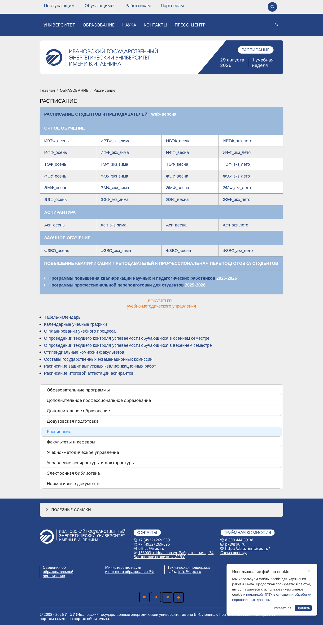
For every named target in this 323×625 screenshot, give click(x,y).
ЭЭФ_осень (55, 199)
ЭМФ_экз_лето (237, 187)
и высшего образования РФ (129, 571)
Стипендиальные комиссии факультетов (84, 352)
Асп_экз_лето (235, 225)
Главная (47, 90)
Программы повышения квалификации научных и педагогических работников (131, 278)
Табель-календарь (62, 317)
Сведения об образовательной (58, 569)
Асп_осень (54, 225)
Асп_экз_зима (113, 225)
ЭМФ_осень (55, 187)
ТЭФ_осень (55, 164)
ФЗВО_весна (178, 250)
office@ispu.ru (151, 548)
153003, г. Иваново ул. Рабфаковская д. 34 (176, 552)
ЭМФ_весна (177, 187)
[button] (161, 509)
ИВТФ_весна (178, 140)
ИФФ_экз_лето (237, 152)
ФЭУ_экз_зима (114, 176)
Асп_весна (176, 225)
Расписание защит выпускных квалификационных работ (100, 366)
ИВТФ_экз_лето (237, 140)
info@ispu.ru (189, 571)
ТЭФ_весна (177, 164)
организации (54, 575)
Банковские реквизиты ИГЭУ (159, 556)
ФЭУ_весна (177, 176)
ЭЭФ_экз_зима (114, 199)
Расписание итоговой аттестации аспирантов (89, 373)
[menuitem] (59, 5)
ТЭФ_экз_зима (114, 164)
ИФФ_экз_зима (114, 152)
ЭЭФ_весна (177, 199)
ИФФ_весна (177, 152)
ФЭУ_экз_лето (236, 176)
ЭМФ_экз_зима (114, 187)
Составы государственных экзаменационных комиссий (98, 359)
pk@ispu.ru (235, 544)
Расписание (104, 90)
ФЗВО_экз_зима (115, 250)
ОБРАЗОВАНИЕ (74, 90)
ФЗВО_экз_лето (238, 250)
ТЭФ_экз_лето (236, 164)
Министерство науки (123, 567)
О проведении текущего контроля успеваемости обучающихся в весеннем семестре (128, 345)
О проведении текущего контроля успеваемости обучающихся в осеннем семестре (127, 338)
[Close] (309, 571)
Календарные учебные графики (75, 324)
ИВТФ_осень (56, 140)
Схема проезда (233, 552)
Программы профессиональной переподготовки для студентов (116, 285)
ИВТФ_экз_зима (115, 140)
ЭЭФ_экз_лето (236, 199)
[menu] (114, 5)
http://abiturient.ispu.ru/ (247, 548)
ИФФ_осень (55, 152)
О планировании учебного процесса (80, 331)
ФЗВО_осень (56, 250)
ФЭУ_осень (55, 176)
